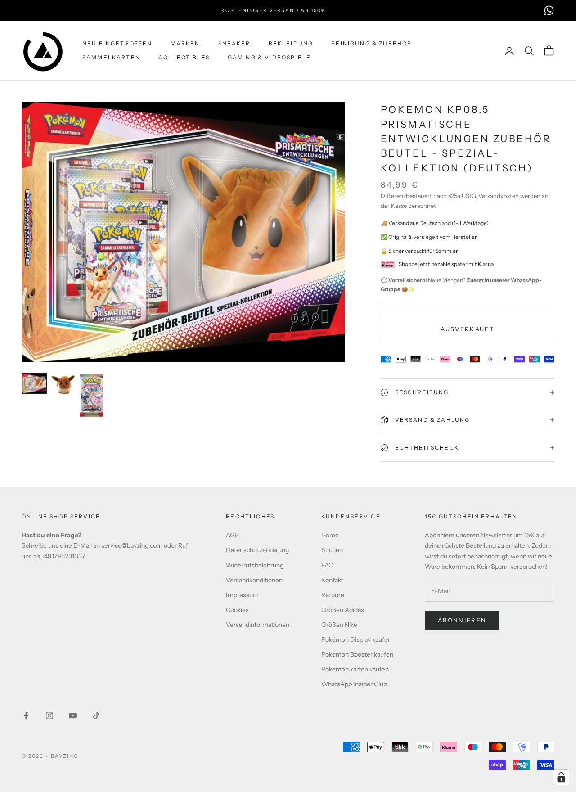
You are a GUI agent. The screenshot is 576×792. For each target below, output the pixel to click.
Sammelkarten (111, 57)
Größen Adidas (342, 610)
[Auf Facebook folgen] (26, 715)
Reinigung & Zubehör (371, 43)
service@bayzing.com (132, 545)
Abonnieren (462, 620)
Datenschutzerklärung (257, 550)
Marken (185, 43)
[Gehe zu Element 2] (63, 384)
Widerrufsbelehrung (255, 565)
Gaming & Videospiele (269, 57)
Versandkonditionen (254, 580)
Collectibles (184, 57)
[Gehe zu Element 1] (34, 383)
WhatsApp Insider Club (354, 684)
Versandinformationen (257, 625)
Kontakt (332, 580)
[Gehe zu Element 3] (91, 395)
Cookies (237, 610)
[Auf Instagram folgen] (49, 715)
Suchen (332, 550)
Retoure (332, 595)
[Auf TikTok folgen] (96, 715)
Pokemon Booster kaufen (357, 654)
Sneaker (234, 43)
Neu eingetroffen (117, 43)
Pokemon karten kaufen (355, 669)
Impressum (242, 595)
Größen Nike (339, 625)
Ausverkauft (467, 329)
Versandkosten (498, 195)
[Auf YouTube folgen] (72, 715)
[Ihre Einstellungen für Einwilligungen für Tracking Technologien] (561, 777)
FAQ (327, 565)
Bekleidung (291, 43)
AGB (232, 535)
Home (330, 535)
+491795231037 (63, 556)
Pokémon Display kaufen (356, 639)
